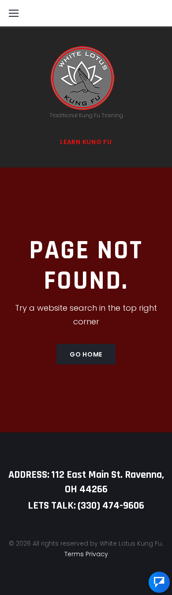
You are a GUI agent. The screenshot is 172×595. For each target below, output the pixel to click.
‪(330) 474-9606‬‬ (111, 505)
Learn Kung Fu (86, 142)
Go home (86, 354)
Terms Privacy (86, 554)
